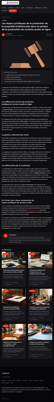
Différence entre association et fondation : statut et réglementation (12, 344)
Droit (23, 7)
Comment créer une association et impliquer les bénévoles (40, 308)
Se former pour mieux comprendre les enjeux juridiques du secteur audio (22, 81)
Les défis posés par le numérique (13, 79)
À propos (4, 10)
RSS (12, 382)
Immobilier (38, 7)
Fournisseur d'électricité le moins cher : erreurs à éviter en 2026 (13, 271)
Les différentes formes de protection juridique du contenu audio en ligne (22, 75)
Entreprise (29, 7)
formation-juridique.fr (33, 210)
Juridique (11, 7)
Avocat (18, 7)
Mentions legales (5, 382)
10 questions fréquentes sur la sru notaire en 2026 (11, 308)
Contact (12, 10)
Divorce (45, 7)
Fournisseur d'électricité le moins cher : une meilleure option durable (37, 272)
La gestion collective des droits (12, 77)
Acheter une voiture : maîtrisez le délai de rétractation (39, 343)
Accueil (4, 7)
